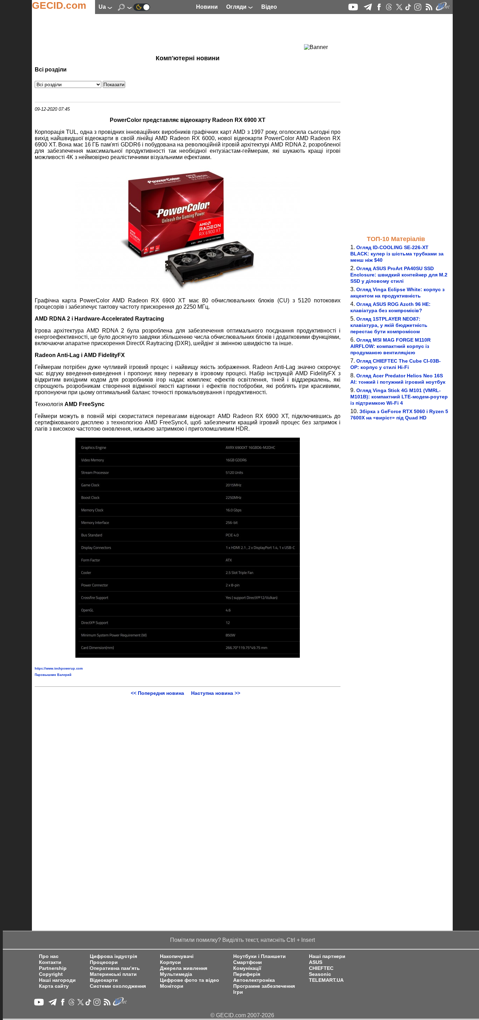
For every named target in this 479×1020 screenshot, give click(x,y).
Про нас (49, 956)
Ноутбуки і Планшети (259, 956)
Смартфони (247, 962)
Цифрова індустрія (113, 956)
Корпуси (170, 962)
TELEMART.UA (326, 980)
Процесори (104, 962)
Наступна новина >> (215, 693)
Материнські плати (113, 974)
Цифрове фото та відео (189, 980)
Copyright (51, 974)
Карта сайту (54, 986)
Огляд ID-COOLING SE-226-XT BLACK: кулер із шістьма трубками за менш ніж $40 (397, 254)
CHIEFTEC (321, 968)
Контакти (50, 962)
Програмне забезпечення (264, 986)
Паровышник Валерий (53, 675)
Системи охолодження (118, 986)
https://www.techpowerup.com (59, 668)
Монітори (171, 986)
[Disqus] (187, 783)
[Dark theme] (141, 7)
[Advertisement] (175, 33)
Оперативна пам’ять (115, 968)
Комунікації (247, 968)
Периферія (246, 974)
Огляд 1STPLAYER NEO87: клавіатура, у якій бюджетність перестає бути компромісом (388, 325)
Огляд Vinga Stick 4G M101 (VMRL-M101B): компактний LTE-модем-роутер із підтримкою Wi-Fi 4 (399, 397)
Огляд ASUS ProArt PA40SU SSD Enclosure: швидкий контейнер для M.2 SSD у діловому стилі (398, 275)
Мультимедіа (176, 974)
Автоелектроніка (254, 980)
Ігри (238, 992)
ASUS (315, 962)
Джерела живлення (183, 968)
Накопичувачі (177, 956)
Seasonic (320, 974)
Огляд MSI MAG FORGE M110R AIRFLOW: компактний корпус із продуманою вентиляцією (390, 346)
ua (103, 7)
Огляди (237, 7)
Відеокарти (104, 980)
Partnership (53, 968)
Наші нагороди (57, 980)
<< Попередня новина (157, 693)
